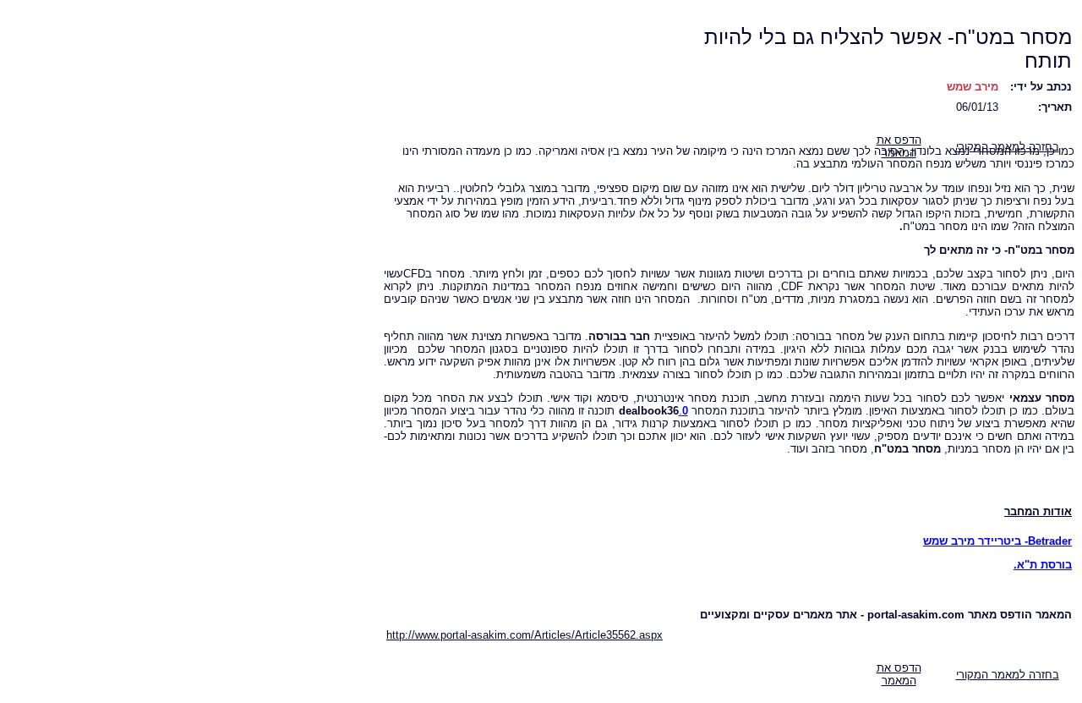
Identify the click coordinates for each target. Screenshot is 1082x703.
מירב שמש (972, 86)
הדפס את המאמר (899, 674)
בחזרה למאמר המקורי (1007, 674)
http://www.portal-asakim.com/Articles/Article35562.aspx (524, 635)
